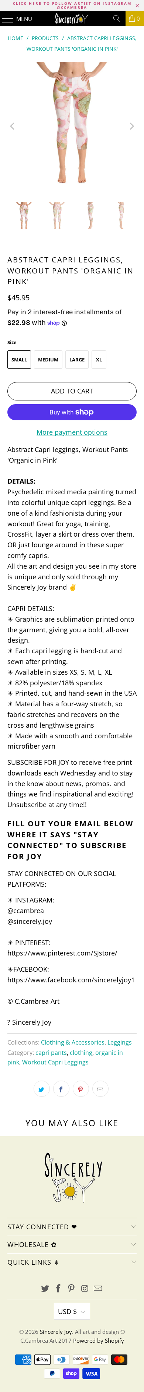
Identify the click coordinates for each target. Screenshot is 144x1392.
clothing (81, 1053)
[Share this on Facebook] (61, 1089)
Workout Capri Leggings (55, 1062)
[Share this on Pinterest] (81, 1089)
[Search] (117, 18)
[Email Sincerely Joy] (98, 1289)
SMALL (19, 359)
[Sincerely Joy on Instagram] (84, 1289)
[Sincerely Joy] (72, 18)
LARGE (77, 359)
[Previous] (13, 126)
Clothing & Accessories (72, 1042)
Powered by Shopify (98, 1340)
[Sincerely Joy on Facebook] (58, 1289)
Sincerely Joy (56, 1331)
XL (99, 359)
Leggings (119, 1042)
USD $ (67, 1311)
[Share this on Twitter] (42, 1089)
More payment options (72, 432)
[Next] (131, 126)
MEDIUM (48, 359)
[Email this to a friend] (100, 1089)
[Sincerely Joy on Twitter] (45, 1289)
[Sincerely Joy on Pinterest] (71, 1289)
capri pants (51, 1053)
